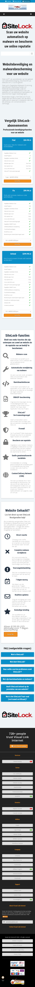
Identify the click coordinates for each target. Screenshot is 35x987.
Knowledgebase (17, 899)
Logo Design (17, 830)
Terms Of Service (17, 945)
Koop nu (17, 181)
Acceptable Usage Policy (17, 950)
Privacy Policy (17, 954)
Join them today (20, 746)
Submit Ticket (17, 895)
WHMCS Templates (17, 941)
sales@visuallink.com (12, 922)
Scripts (17, 825)
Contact (9, 1)
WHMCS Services (17, 839)
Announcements (17, 873)
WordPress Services (17, 843)
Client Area (27, 1)
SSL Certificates (17, 774)
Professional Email (17, 792)
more (6, 916)
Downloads (17, 878)
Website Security (17, 783)
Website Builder (17, 778)
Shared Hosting (17, 761)
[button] (17, 654)
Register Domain (17, 808)
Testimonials (17, 864)
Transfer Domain (17, 813)
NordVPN (17, 796)
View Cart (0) (17, 1)
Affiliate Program (17, 869)
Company (17, 855)
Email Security (17, 787)
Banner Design (17, 834)
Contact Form (17, 890)
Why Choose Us (17, 860)
